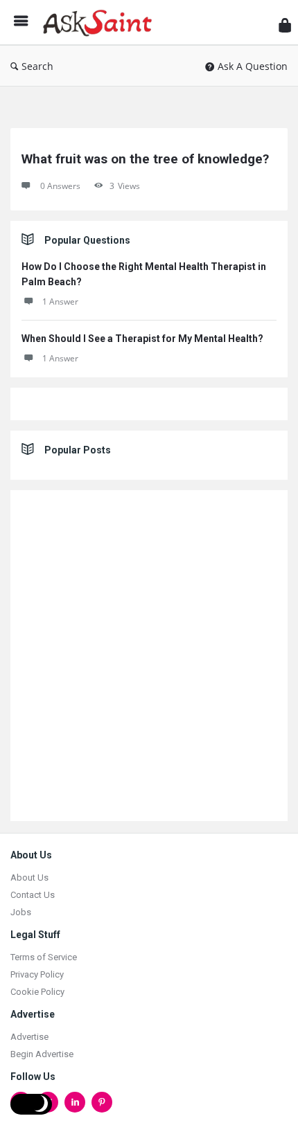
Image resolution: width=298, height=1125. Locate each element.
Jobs (20, 912)
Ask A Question (253, 66)
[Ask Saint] (101, 22)
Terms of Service (43, 957)
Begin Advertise (41, 1054)
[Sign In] (285, 24)
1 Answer (60, 301)
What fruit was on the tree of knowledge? (145, 159)
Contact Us (32, 895)
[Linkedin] (74, 1102)
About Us (29, 877)
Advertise (29, 1037)
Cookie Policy (37, 992)
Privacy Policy (37, 974)
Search (37, 66)
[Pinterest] (101, 1102)
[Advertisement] (149, 655)
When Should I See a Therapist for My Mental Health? (142, 338)
